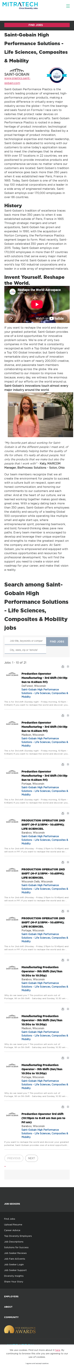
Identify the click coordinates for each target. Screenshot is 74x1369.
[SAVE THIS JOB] (68, 666)
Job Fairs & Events (14, 1259)
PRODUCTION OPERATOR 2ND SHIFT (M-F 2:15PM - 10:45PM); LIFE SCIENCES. (43, 824)
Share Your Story (13, 1281)
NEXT (31, 1158)
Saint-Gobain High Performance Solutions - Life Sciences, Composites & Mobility (45, 693)
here (57, 1350)
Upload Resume (13, 1224)
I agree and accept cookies (37, 1363)
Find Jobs (9, 1219)
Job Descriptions (13, 1241)
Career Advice (12, 1230)
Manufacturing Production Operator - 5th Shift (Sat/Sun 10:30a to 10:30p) (42, 971)
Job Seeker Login (14, 1264)
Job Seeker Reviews (15, 1253)
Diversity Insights (14, 1276)
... (5, 1165)
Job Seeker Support (15, 1270)
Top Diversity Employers (18, 1236)
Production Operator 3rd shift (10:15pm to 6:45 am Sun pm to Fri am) (43, 1118)
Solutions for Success (16, 1247)
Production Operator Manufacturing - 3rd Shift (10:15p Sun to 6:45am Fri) (44, 677)
